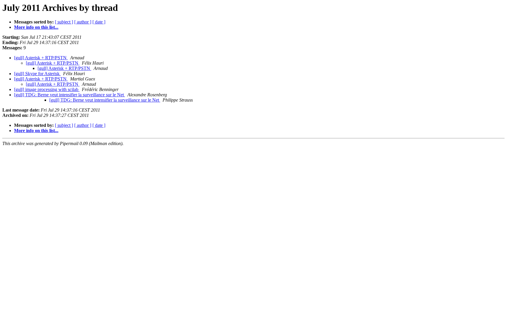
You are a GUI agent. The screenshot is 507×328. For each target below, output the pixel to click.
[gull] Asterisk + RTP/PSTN (41, 57)
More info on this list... (36, 27)
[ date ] (98, 21)
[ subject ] (64, 21)
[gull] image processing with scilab (47, 89)
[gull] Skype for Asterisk (37, 73)
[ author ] (82, 21)
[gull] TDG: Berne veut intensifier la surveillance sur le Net (69, 94)
